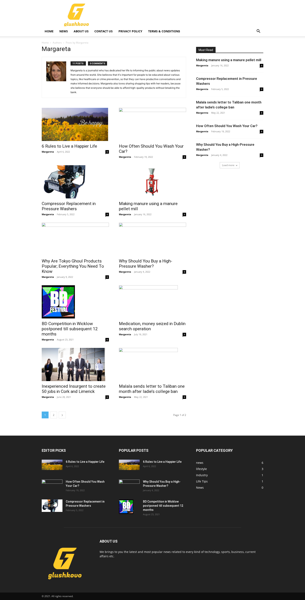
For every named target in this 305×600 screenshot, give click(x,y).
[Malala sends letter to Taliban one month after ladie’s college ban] (152, 364)
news (63, 31)
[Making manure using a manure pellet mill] (152, 181)
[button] (258, 32)
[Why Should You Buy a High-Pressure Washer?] (152, 239)
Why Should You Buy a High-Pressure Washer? (145, 264)
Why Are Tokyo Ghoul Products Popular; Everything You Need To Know (73, 266)
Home (49, 31)
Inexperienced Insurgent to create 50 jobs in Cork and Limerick (74, 389)
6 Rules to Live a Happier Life (69, 146)
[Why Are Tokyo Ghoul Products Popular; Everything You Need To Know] (75, 239)
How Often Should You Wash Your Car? (226, 126)
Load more (228, 165)
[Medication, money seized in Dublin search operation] (152, 301)
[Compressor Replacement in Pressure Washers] (75, 181)
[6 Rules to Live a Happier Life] (75, 124)
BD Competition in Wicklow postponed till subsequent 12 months (70, 328)
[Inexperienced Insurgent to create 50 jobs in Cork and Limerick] (75, 364)
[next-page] (62, 415)
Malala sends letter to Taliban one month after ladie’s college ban (152, 389)
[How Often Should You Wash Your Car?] (152, 124)
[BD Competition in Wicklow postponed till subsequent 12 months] (75, 301)
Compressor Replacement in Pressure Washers (69, 206)
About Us (81, 31)
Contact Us (103, 31)
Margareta (48, 151)
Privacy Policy (130, 31)
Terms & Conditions (164, 31)
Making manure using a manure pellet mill (228, 60)
